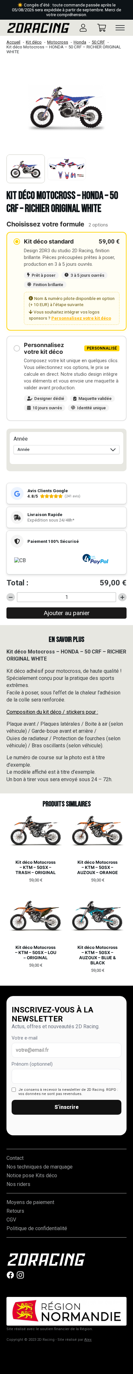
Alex (88, 1340)
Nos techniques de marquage (39, 1167)
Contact (15, 1158)
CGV (11, 1220)
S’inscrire (67, 1107)
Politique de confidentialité (36, 1228)
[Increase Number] (122, 597)
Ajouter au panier (67, 613)
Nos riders (18, 1184)
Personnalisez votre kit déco (81, 318)
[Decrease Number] (10, 597)
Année (21, 439)
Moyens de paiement (30, 1202)
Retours (15, 1211)
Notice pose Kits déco (31, 1175)
